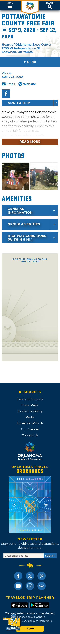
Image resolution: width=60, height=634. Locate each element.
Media (30, 417)
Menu (10, 3)
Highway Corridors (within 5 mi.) (27, 237)
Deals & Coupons (30, 399)
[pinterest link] (42, 576)
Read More (30, 142)
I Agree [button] (30, 628)
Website (29, 84)
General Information (20, 210)
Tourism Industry (30, 411)
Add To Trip (19, 103)
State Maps (30, 405)
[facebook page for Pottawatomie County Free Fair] (6, 93)
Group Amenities (24, 224)
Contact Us (30, 435)
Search (50, 3)
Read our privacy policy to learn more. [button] (30, 620)
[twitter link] (30, 576)
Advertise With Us (30, 423)
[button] (10, 5)
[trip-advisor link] (42, 586)
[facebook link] (18, 576)
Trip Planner (30, 429)
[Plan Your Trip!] (12, 622)
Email (10, 84)
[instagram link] (30, 586)
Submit (50, 555)
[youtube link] (18, 586)
